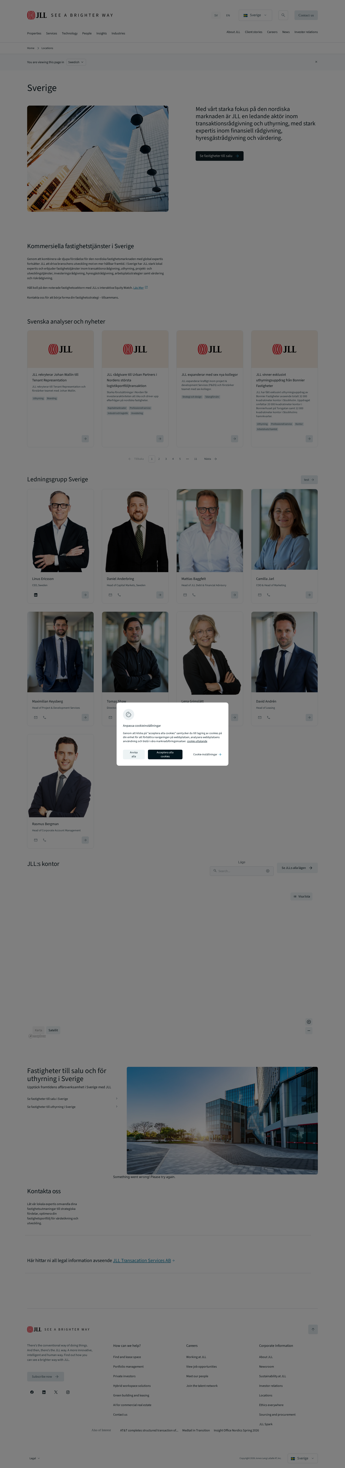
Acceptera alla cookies (165, 754)
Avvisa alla (134, 754)
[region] (172, 734)
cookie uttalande (197, 741)
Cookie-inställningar (207, 754)
